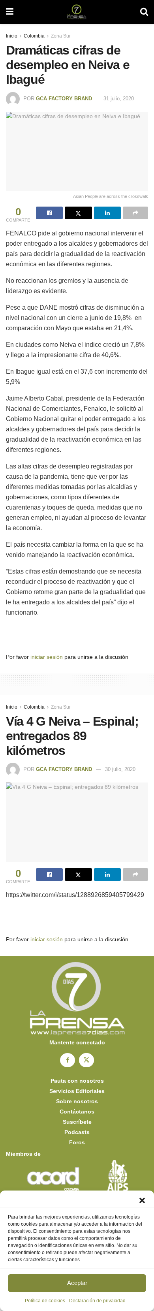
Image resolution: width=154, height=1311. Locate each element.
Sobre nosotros (77, 1101)
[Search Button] (144, 12)
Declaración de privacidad (97, 1300)
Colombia (34, 36)
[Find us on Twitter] (86, 1060)
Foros (77, 1142)
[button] (142, 1200)
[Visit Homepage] (77, 12)
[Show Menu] (9, 12)
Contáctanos (77, 1111)
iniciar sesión (46, 657)
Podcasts (77, 1132)
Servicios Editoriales (77, 1091)
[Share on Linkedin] (107, 213)
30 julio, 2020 (120, 769)
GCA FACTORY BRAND (64, 99)
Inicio (11, 36)
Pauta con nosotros (77, 1081)
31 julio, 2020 (118, 99)
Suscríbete (77, 1122)
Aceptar (77, 1282)
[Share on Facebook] (49, 213)
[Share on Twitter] (78, 213)
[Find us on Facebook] (67, 1060)
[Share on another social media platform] (135, 213)
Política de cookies (45, 1300)
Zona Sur (61, 36)
